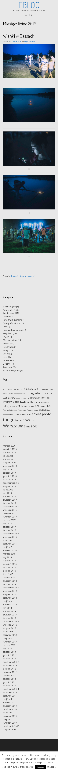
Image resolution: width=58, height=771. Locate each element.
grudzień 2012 (10, 655)
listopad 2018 (9, 479)
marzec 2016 (9, 553)
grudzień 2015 (10, 564)
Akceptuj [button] (40, 767)
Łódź (34, 426)
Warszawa (13, 426)
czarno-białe (8, 394)
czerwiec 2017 (10, 513)
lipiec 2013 (8, 631)
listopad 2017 (9, 503)
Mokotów (22, 406)
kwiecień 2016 (10, 550)
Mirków (14, 406)
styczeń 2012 (9, 678)
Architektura (9, 313)
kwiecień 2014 (10, 604)
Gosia (6, 397)
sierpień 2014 (9, 594)
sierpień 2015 (9, 570)
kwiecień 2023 (10, 449)
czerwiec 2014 (10, 597)
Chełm (33, 389)
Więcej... (51, 766)
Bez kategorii (9, 306)
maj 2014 (7, 601)
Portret (6, 343)
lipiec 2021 (8, 455)
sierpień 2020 (9, 462)
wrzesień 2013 (10, 624)
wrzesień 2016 (10, 537)
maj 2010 (7, 719)
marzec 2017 (9, 520)
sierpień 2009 (9, 729)
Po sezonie (22, 410)
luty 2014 (7, 607)
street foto (25, 414)
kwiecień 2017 (10, 516)
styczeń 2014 (9, 611)
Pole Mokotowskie (10, 410)
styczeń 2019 (9, 472)
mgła (47, 402)
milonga (7, 406)
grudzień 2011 (10, 682)
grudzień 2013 (10, 614)
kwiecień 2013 (10, 641)
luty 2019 (7, 469)
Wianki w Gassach (18, 36)
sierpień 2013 (9, 628)
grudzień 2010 (10, 705)
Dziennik (7, 316)
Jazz (5, 326)
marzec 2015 (9, 577)
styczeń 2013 (9, 651)
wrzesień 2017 (10, 510)
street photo (41, 414)
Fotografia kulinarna (12, 319)
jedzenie (18, 398)
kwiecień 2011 (10, 702)
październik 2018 (11, 482)
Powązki (30, 410)
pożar (36, 410)
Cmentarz (44, 389)
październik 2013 (11, 621)
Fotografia (8, 310)
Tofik (32, 421)
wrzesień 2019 (10, 466)
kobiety (26, 398)
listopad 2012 (9, 658)
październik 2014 (11, 587)
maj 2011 (7, 699)
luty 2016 (7, 557)
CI (38, 389)
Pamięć (42, 406)
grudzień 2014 (10, 580)
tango (9, 419)
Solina (10, 415)
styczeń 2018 (9, 496)
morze (31, 406)
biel (21, 389)
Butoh (26, 389)
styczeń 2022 (9, 452)
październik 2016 (11, 533)
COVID (50, 389)
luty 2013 (7, 648)
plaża (48, 406)
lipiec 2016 (8, 540)
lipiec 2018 (8, 489)
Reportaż (14, 276)
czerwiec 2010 (10, 716)
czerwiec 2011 (10, 695)
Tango (6, 350)
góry (12, 397)
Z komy (6, 363)
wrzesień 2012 (10, 665)
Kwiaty (6, 336)
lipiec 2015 (8, 574)
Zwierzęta (7, 367)
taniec (6, 353)
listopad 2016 (9, 530)
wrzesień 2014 (10, 591)
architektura (14, 389)
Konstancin (34, 397)
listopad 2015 (9, 567)
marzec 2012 (9, 675)
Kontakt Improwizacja (13, 330)
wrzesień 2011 (10, 692)
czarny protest (19, 394)
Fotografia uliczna (11, 323)
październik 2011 (11, 689)
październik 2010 (11, 709)
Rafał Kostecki (29, 41)
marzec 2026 (9, 445)
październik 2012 (11, 662)
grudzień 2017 (10, 499)
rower (5, 415)
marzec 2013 (9, 645)
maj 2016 (7, 547)
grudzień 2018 (10, 476)
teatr (5, 357)
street (17, 414)
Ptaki (48, 410)
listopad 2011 (9, 685)
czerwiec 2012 (10, 672)
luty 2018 (7, 493)
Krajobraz (7, 333)
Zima (27, 426)
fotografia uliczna (38, 393)
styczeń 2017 (9, 526)
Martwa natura (10, 340)
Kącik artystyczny (11, 370)
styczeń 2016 (9, 560)
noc (37, 406)
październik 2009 (11, 726)
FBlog (29, 5)
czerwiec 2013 (10, 635)
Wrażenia (7, 360)
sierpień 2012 (9, 668)
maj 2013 (7, 638)
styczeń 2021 (9, 459)
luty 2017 (7, 523)
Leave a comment (27, 276)
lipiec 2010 (8, 712)
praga (42, 409)
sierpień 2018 (9, 486)
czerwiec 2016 (10, 543)
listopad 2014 (9, 584)
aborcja (6, 389)
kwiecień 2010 (10, 722)
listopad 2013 (9, 618)
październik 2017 (11, 506)
